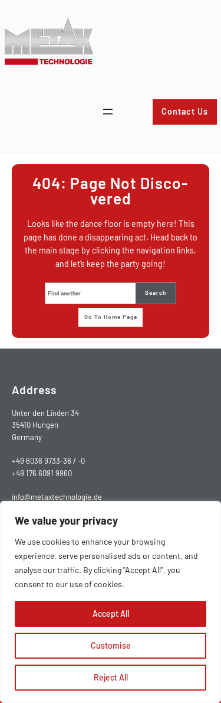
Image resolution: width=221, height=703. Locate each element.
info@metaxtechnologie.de (57, 497)
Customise (111, 645)
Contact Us (184, 111)
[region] (110, 602)
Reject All (111, 677)
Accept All (111, 613)
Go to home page (110, 316)
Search (155, 292)
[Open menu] (108, 112)
